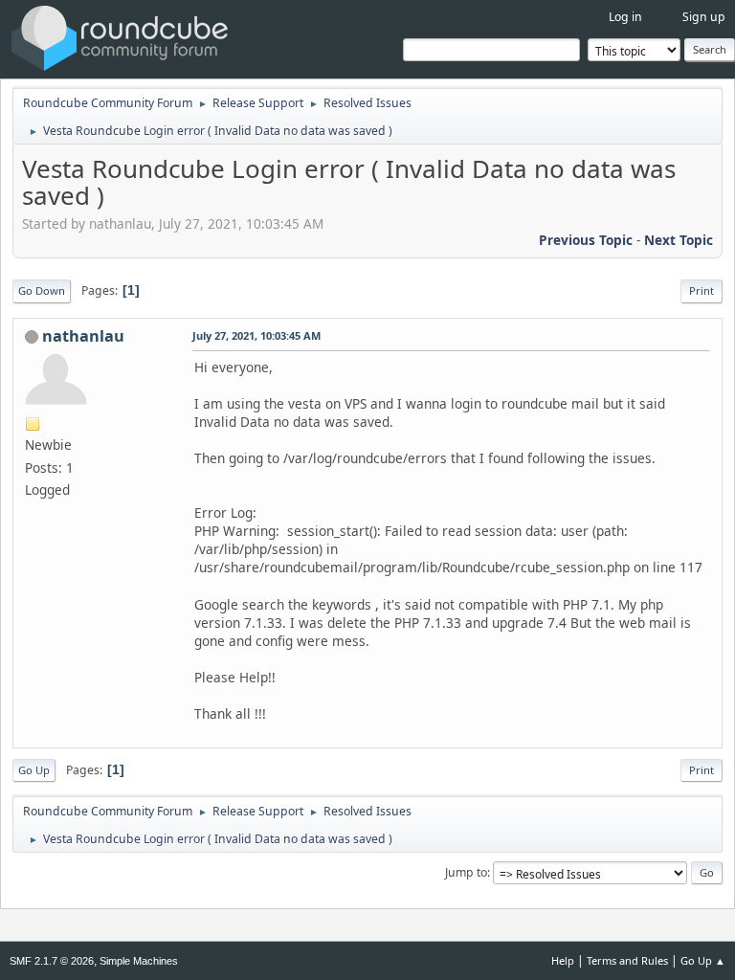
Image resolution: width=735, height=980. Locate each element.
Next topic (678, 240)
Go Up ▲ (702, 960)
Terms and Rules (627, 960)
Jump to (466, 872)
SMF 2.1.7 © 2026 (52, 961)
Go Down (41, 290)
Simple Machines (139, 961)
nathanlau (83, 335)
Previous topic (586, 240)
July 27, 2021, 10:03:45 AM (256, 335)
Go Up (34, 770)
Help (562, 960)
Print (701, 290)
